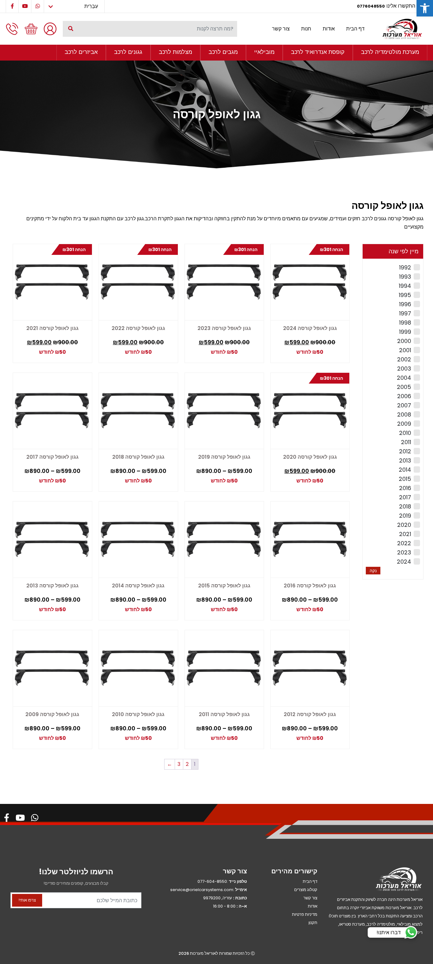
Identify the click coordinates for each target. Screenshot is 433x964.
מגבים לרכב (223, 52)
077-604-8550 (212, 881)
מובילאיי (264, 52)
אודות (329, 28)
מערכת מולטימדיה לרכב (390, 52)
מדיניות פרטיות (304, 914)
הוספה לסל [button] (331, 347)
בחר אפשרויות (223, 481)
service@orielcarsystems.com (201, 890)
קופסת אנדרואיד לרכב (318, 52)
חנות (306, 28)
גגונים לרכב (128, 52)
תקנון (312, 923)
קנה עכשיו (309, 348)
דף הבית (355, 28)
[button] (425, 8)
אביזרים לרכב (81, 52)
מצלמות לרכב (175, 52)
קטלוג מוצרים (305, 890)
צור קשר (281, 28)
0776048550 (371, 6)
